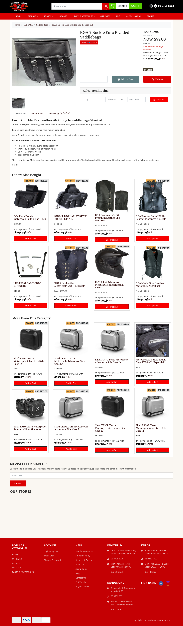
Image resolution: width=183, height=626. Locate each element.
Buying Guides (82, 586)
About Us (79, 564)
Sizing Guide (81, 569)
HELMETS (47, 16)
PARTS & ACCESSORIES (84, 16)
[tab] (20, 113)
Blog (77, 573)
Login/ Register (51, 551)
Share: (84, 42)
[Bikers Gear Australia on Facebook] (161, 583)
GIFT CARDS (105, 16)
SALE (118, 16)
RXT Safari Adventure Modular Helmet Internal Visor (109, 285)
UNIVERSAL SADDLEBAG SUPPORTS (27, 284)
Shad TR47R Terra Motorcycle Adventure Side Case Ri (71, 428)
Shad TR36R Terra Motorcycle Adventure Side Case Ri (110, 428)
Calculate (160, 99)
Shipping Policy (82, 555)
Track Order (49, 555)
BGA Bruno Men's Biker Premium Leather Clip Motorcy (108, 218)
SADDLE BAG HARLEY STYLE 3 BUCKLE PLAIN (70, 217)
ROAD (18, 16)
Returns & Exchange (85, 560)
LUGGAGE (63, 16)
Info (163, 58)
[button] (157, 79)
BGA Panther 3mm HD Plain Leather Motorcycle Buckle (151, 217)
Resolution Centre (84, 551)
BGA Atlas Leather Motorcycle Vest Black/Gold (69, 284)
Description (20, 113)
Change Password (52, 560)
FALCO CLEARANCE (133, 16)
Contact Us (80, 577)
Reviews (52, 113)
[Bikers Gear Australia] (19, 6)
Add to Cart (126, 79)
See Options (112, 239)
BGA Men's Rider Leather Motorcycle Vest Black (150, 284)
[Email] (151, 6)
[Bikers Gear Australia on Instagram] (168, 583)
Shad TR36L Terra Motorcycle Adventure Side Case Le (29, 361)
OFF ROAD (32, 16)
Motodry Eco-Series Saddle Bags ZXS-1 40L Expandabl (151, 361)
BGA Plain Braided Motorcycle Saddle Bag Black (30, 217)
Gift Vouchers (81, 582)
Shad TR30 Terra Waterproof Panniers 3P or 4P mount (30, 428)
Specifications (37, 113)
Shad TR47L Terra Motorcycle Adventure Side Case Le (112, 361)
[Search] (106, 6)
